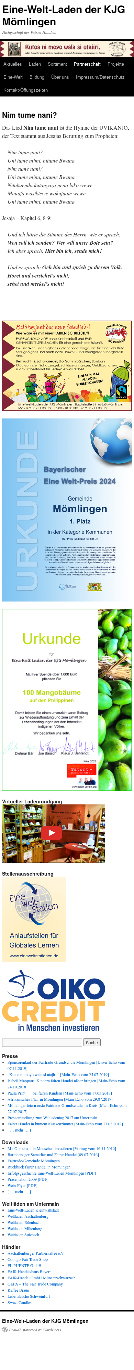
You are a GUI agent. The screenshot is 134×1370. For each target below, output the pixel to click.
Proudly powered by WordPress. (35, 1329)
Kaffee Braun (18, 1290)
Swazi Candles (20, 1302)
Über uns (60, 77)
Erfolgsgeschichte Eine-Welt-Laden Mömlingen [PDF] (52, 1173)
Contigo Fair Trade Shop (28, 1259)
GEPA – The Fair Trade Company (35, 1284)
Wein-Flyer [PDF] (22, 1185)
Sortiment (57, 64)
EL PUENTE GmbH (25, 1265)
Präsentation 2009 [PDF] (28, 1179)
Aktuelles (12, 64)
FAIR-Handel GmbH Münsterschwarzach (42, 1277)
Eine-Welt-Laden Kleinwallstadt (33, 1210)
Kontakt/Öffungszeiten (25, 90)
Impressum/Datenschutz (100, 77)
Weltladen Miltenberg (25, 1228)
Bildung (37, 77)
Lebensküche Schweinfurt (29, 1296)
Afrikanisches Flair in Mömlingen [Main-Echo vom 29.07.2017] (60, 1099)
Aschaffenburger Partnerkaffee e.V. (36, 1253)
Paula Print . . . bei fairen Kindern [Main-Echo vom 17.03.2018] (60, 1093)
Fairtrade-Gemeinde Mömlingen (34, 1160)
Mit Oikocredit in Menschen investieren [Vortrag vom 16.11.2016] (62, 1148)
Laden (35, 64)
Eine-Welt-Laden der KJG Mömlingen (63, 14)
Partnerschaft (87, 64)
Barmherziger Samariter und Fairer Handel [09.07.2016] (53, 1154)
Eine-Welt (13, 77)
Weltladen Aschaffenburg (28, 1216)
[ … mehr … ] (19, 1130)
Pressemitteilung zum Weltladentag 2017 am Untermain (52, 1117)
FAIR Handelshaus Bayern (30, 1271)
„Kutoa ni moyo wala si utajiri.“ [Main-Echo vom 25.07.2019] (58, 1074)
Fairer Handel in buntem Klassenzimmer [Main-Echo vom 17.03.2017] (65, 1123)
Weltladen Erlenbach (24, 1222)
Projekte (116, 64)
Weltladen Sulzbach (23, 1234)
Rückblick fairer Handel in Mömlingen (39, 1166)
